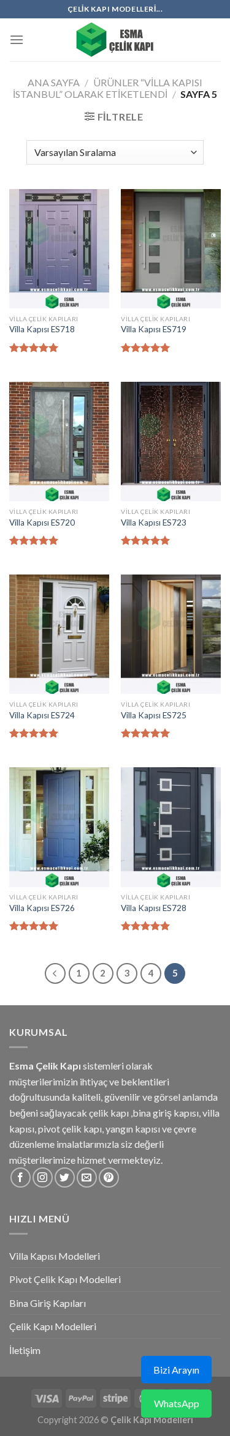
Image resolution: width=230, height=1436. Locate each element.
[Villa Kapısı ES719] (171, 248)
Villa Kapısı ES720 (42, 522)
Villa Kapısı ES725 (153, 715)
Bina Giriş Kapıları (47, 1303)
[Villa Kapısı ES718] (59, 248)
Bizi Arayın (176, 1369)
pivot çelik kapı (70, 1128)
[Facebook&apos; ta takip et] (20, 1177)
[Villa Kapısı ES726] (59, 827)
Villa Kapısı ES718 (42, 329)
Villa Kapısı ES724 (42, 715)
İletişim (24, 1350)
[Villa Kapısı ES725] (171, 634)
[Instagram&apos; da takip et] (43, 1177)
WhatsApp (176, 1403)
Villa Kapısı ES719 (153, 329)
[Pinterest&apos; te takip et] (109, 1177)
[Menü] (16, 39)
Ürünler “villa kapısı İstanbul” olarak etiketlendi (107, 88)
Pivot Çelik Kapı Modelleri (65, 1279)
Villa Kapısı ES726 (42, 908)
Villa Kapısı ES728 (153, 908)
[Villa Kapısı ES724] (59, 634)
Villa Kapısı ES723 (153, 522)
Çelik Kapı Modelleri (52, 1326)
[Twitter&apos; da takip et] (65, 1177)
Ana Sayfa (54, 82)
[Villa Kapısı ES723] (171, 441)
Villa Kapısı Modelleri (54, 1256)
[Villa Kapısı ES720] (59, 441)
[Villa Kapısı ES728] (171, 827)
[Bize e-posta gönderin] (87, 1177)
